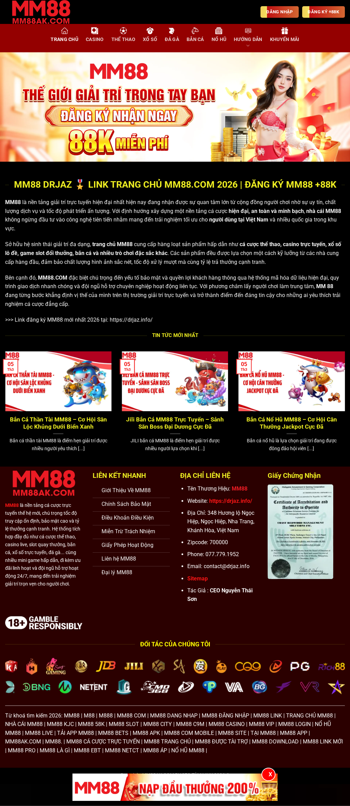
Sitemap (197, 578)
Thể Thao (123, 39)
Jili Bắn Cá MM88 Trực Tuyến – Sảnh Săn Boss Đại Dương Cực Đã (175, 423)
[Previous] (16, 107)
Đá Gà (172, 39)
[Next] (334, 107)
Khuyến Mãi (284, 39)
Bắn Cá (195, 39)
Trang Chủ (64, 39)
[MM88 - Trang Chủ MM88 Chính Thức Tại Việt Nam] (46, 12)
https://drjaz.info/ (131, 320)
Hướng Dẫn (248, 39)
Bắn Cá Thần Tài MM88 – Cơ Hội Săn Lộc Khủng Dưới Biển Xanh (58, 423)
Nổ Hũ (219, 39)
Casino (95, 39)
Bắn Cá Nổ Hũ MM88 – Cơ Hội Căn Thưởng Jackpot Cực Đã (291, 423)
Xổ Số (150, 39)
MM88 (13, 202)
